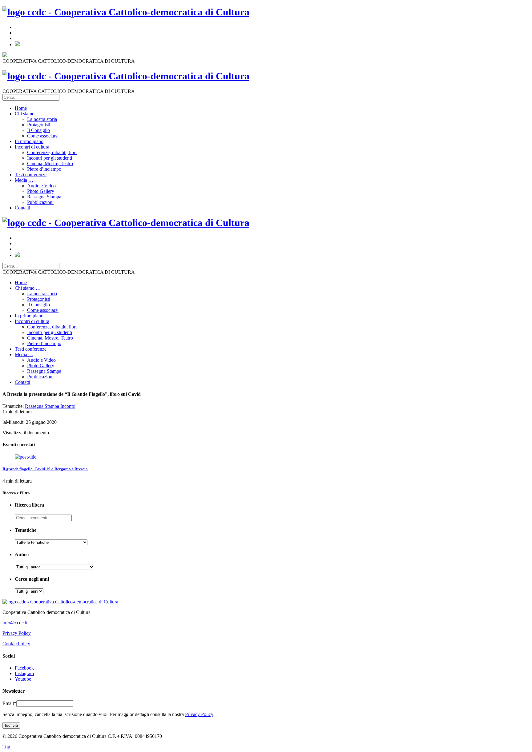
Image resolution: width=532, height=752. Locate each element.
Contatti (22, 207)
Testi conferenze (30, 174)
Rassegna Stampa (44, 196)
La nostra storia (42, 119)
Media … (24, 180)
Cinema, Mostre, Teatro (50, 163)
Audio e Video (41, 185)
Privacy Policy (16, 633)
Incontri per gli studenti (49, 158)
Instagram (24, 673)
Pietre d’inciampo (44, 169)
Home (21, 108)
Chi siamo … (28, 113)
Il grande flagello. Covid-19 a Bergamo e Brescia (45, 469)
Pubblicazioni (40, 202)
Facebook (24, 667)
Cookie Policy (16, 643)
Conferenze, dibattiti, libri (52, 152)
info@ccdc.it (14, 622)
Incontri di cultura (32, 146)
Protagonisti (38, 124)
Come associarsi (42, 135)
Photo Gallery (40, 191)
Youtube (23, 679)
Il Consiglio (38, 130)
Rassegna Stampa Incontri (50, 406)
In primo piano (29, 141)
